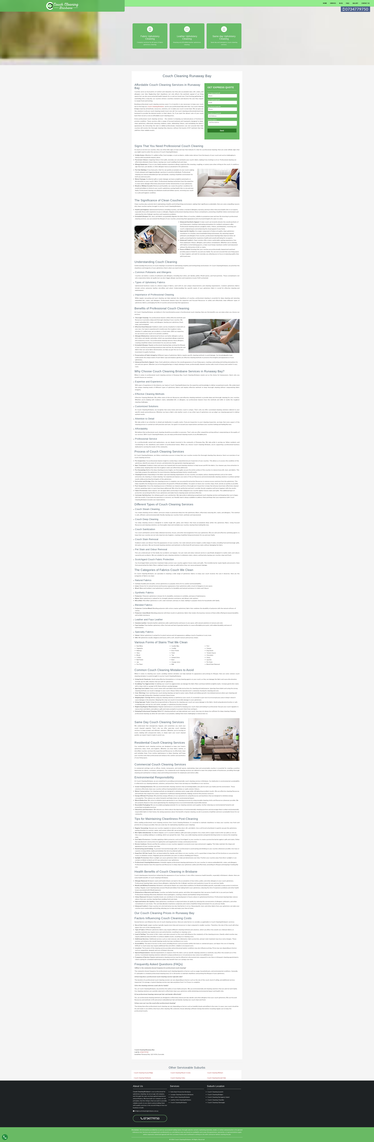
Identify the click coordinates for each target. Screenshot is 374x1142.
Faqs (347, 3)
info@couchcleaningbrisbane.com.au (146, 1111)
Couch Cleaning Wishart (215, 1073)
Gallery (355, 3)
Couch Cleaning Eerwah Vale (216, 1078)
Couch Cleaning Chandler (215, 1100)
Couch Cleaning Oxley (178, 1078)
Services (333, 3)
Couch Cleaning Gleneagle (216, 1102)
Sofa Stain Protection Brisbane (180, 1092)
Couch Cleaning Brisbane (155, 106)
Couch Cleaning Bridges (215, 1094)
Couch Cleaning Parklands (142, 1078)
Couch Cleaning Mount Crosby (181, 1073)
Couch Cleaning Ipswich (215, 1092)
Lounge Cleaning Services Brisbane (181, 1094)
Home (325, 3)
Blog (341, 3)
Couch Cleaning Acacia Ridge (143, 1073)
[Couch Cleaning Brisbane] (62, 6)
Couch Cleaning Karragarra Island (218, 1097)
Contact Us (365, 3)
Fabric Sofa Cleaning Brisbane (180, 1097)
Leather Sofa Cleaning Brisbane (180, 1100)
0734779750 (356, 9)
